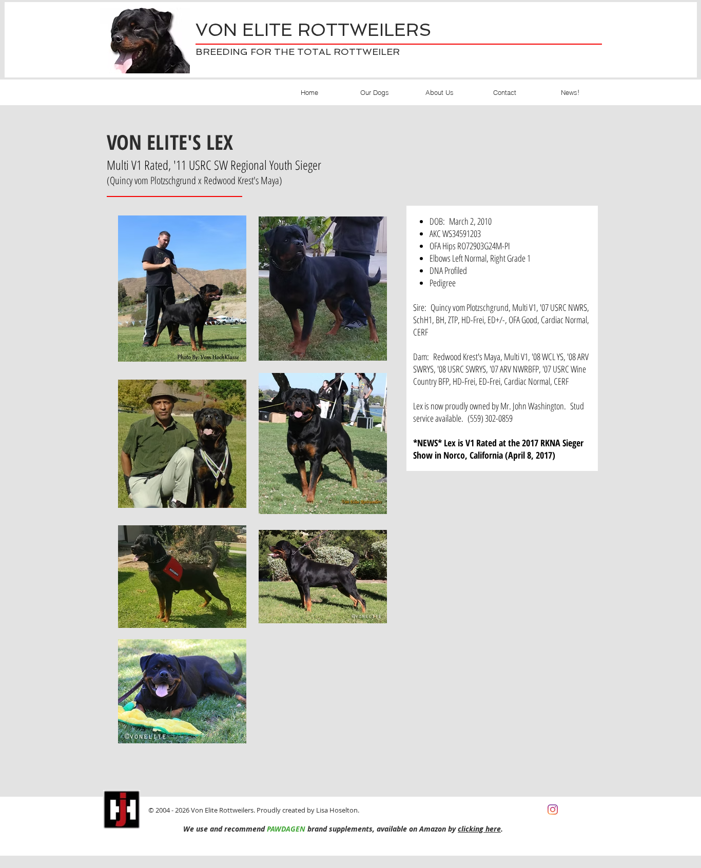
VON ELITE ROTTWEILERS (313, 29)
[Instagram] (553, 809)
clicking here (479, 829)
